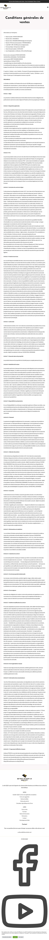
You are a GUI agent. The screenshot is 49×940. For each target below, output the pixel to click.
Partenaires (24, 816)
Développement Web (25, 820)
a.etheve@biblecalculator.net (24, 832)
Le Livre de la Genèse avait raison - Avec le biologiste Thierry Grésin (24, 1)
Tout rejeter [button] (21, 937)
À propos (24, 811)
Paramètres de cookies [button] (7, 937)
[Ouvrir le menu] (48, 7)
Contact (24, 818)
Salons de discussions (24, 813)
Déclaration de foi (24, 801)
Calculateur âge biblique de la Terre (24, 803)
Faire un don (24, 809)
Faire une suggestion (24, 797)
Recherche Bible (24, 799)
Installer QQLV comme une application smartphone (24, 794)
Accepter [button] (15, 937)
